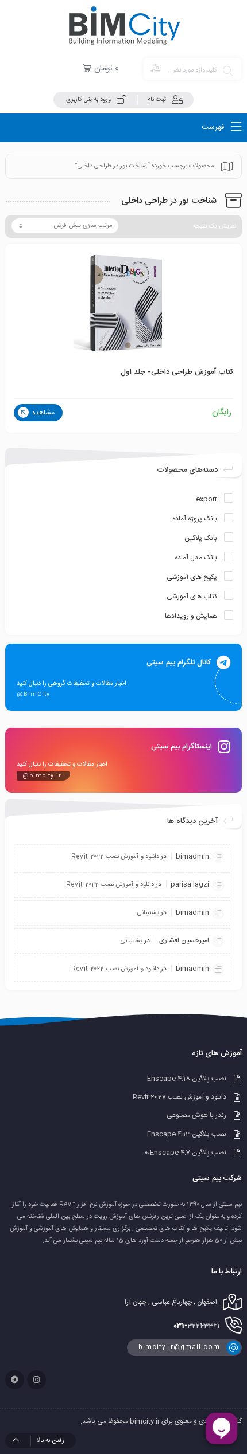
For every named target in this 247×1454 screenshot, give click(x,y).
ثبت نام (156, 100)
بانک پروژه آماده (194, 518)
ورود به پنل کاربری (88, 100)
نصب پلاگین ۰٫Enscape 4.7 (185, 1152)
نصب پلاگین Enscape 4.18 (186, 1078)
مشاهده (42, 412)
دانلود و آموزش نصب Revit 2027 (179, 1097)
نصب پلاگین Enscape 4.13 (186, 1134)
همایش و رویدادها (191, 616)
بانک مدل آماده (196, 557)
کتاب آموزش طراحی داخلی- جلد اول (177, 372)
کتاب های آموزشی (192, 596)
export (206, 499)
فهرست (214, 127)
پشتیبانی (148, 913)
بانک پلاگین (200, 538)
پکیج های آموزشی (192, 577)
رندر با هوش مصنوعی (196, 1116)
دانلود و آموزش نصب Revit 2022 (115, 857)
